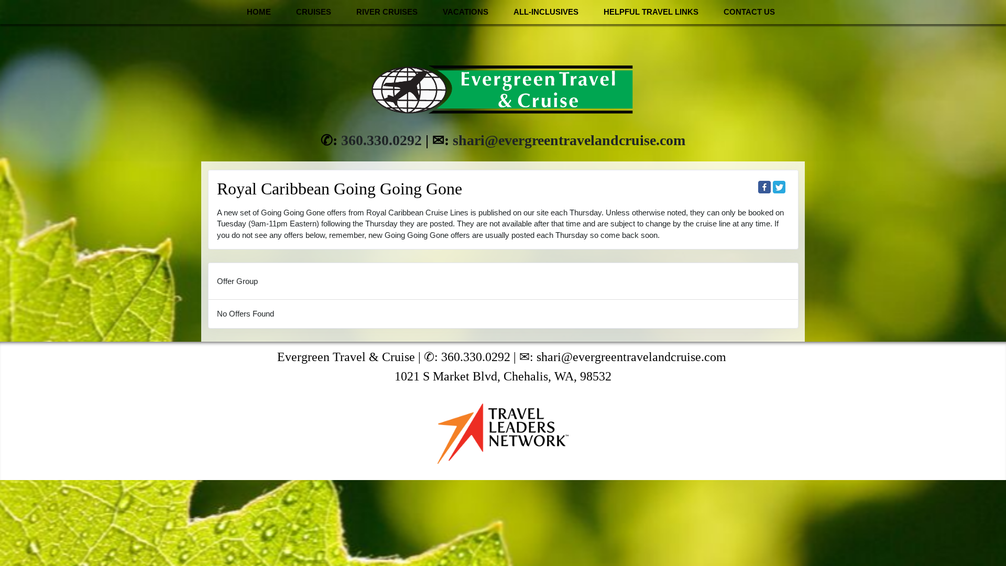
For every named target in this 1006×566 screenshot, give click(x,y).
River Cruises (387, 11)
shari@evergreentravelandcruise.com (569, 140)
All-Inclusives (545, 11)
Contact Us (749, 11)
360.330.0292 (381, 140)
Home (259, 11)
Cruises (313, 11)
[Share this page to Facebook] (764, 187)
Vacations (465, 11)
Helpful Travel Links (651, 11)
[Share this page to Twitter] (779, 187)
